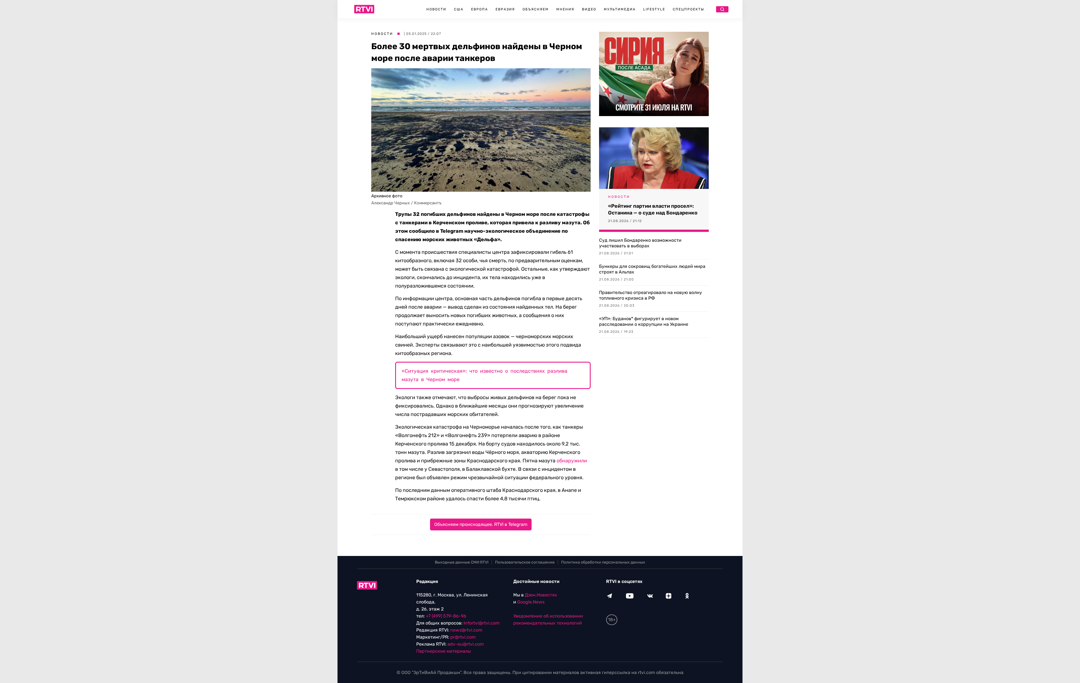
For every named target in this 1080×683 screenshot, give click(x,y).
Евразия (505, 9)
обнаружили (572, 461)
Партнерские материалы (443, 651)
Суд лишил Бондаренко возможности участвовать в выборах (640, 243)
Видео (589, 9)
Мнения (565, 9)
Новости (436, 9)
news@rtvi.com (466, 630)
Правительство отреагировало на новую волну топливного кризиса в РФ (650, 295)
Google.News (530, 602)
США (459, 9)
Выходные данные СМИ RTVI (462, 562)
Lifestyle (654, 9)
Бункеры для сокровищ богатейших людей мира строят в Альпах (652, 269)
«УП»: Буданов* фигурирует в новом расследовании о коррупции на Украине (643, 321)
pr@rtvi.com (463, 637)
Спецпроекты (688, 9)
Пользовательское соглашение (525, 562)
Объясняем (536, 9)
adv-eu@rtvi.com (465, 644)
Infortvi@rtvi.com (482, 623)
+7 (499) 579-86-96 (446, 616)
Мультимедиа (620, 9)
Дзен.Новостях (541, 595)
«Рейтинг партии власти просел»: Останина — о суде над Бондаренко (653, 209)
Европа (479, 9)
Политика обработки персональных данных (603, 562)
